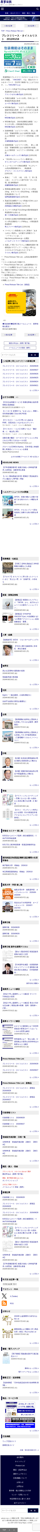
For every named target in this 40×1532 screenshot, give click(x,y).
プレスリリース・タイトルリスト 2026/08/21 (20, 385)
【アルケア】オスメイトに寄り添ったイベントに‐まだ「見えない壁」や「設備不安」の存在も (20, 579)
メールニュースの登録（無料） (20, 348)
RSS (12, 1303)
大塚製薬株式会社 (11, 141)
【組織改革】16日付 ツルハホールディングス (20, 640)
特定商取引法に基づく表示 (20, 1499)
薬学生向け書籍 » (32, 983)
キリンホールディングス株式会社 (17, 162)
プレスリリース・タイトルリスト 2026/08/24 (20, 381)
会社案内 (20, 1457)
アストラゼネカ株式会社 (14, 94)
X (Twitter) (14, 1296)
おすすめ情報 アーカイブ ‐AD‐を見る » (25, 457)
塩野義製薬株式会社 (12, 197)
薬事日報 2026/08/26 (11, 933)
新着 (6, 13)
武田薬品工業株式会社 (13, 206)
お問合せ (20, 1486)
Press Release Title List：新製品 (17, 285)
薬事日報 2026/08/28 (11, 927)
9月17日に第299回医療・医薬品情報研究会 (19, 845)
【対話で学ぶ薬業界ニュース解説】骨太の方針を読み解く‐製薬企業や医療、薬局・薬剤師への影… (20, 1005)
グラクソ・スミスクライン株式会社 (18, 171)
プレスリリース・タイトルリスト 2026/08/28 (20, 366)
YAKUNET (17, 80)
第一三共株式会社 (11, 215)
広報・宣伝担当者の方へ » (29, 1450)
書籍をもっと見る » (32, 1368)
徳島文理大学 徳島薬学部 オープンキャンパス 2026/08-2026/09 (26, 892)
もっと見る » (34, 390)
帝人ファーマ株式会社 (13, 227)
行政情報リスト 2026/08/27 (13, 1124)
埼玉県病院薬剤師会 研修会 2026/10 (17, 872)
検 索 (33, 355)
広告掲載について (20, 1478)
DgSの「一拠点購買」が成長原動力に (16, 695)
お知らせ (20, 1482)
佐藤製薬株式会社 (11, 185)
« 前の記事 (8, 26)
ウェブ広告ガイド (9, 1441)
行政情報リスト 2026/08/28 (13, 1118)
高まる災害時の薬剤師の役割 (13, 671)
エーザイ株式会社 (11, 103)
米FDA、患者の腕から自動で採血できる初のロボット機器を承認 (26, 499)
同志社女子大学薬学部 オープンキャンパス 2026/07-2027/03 (26, 905)
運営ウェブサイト (20, 1474)
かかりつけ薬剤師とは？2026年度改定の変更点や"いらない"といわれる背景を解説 (26, 1028)
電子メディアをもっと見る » (28, 1372)
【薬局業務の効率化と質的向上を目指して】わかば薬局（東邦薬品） (26, 721)
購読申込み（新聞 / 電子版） (13, 1174)
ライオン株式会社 (11, 253)
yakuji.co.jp (5, 1518)
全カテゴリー (15, 13)
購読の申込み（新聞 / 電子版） (20, 343)
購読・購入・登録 (28, 13)
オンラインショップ (10, 1180)
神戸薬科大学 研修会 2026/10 (14, 865)
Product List (20, 1466)
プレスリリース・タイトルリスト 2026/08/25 (20, 378)
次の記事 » (31, 26)
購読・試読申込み (20, 1470)
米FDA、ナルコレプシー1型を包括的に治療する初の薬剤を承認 (26, 512)
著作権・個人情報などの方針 (20, 1490)
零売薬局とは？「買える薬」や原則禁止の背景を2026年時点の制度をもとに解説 (26, 1041)
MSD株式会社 (10, 118)
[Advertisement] (20, 541)
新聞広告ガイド (8, 1445)
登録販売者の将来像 (10, 677)
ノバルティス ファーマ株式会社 (17, 241)
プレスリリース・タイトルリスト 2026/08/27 (20, 370)
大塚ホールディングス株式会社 (17, 155)
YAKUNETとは (14, 85)
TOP (2, 31)
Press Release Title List (14, 31)
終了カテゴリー (20, 1503)
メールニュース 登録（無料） (13, 1187)
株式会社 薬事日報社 (20, 1520)
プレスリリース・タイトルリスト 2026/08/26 (20, 374)
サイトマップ (20, 1461)
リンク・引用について (20, 1495)
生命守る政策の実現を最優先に (14, 701)
